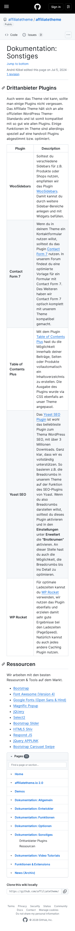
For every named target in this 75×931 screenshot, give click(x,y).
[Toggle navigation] (6, 6)
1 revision (13, 74)
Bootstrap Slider (26, 723)
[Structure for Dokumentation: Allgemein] (11, 800)
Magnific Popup (25, 706)
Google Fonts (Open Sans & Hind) (39, 700)
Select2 (19, 717)
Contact (31, 909)
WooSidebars (46, 191)
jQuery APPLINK (25, 741)
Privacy (22, 906)
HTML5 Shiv (22, 729)
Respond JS (22, 735)
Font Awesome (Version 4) (34, 694)
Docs (20, 909)
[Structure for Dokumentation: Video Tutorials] (11, 855)
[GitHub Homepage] (25, 920)
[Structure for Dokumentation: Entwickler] (11, 808)
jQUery (18, 711)
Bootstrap (21, 688)
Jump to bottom (18, 63)
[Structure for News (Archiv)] (11, 872)
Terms (11, 906)
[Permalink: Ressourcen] (4, 664)
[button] (64, 891)
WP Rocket (50, 592)
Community (61, 906)
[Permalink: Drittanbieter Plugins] (4, 88)
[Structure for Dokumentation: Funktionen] (11, 817)
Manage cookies (48, 909)
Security (35, 906)
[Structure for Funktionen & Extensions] (11, 864)
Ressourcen (27, 846)
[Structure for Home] (11, 774)
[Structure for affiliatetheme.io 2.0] (11, 782)
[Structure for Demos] (11, 791)
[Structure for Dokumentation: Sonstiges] (11, 834)
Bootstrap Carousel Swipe (34, 746)
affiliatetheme (20, 19)
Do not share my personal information (37, 913)
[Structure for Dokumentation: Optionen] (11, 825)
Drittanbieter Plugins (33, 840)
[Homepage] (37, 6)
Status (47, 906)
